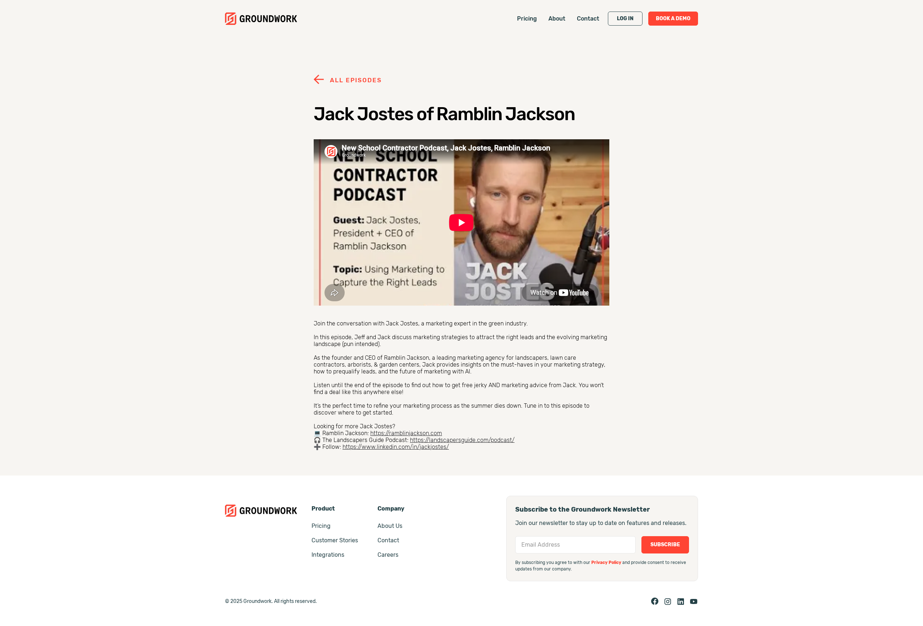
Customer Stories (335, 540)
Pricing (527, 18)
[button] (625, 19)
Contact (588, 18)
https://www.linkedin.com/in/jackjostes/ (396, 446)
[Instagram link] (667, 601)
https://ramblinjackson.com (406, 433)
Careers (387, 554)
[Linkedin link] (680, 601)
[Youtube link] (693, 601)
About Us (389, 525)
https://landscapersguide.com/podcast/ (462, 440)
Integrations (328, 554)
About (556, 18)
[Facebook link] (654, 601)
